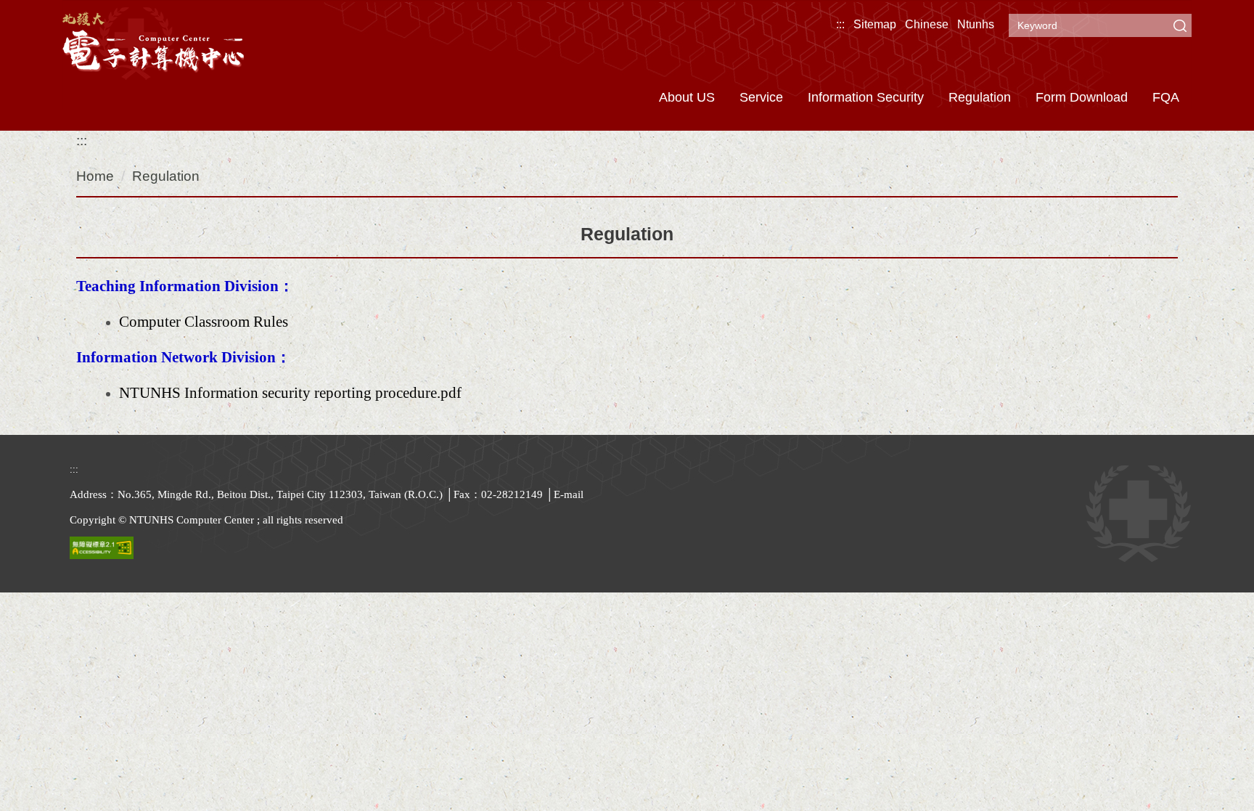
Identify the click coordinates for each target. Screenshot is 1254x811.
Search (1180, 25)
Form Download (1082, 97)
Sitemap (874, 24)
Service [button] (761, 97)
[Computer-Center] (153, 41)
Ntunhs (975, 24)
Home (95, 176)
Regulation (979, 97)
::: (840, 24)
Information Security (866, 97)
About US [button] (687, 97)
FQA (1165, 97)
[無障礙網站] (102, 547)
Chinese (926, 24)
